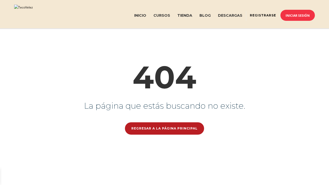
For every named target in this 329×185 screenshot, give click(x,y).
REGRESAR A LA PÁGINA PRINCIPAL (164, 128)
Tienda (184, 15)
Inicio (140, 15)
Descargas (230, 15)
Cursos (161, 15)
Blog (205, 15)
